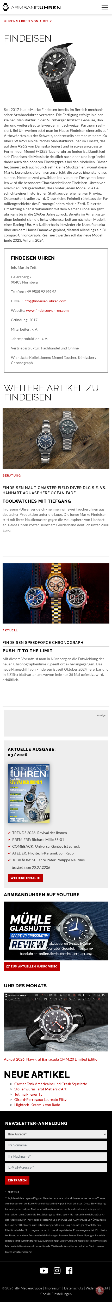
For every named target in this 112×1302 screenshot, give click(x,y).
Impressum (53, 1288)
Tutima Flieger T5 (28, 1094)
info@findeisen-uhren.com (44, 301)
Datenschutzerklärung (18, 1251)
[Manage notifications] (100, 1290)
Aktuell (10, 630)
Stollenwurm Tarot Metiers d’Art (40, 1089)
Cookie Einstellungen (56, 1294)
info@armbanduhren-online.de (58, 1208)
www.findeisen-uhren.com (47, 310)
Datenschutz (73, 1288)
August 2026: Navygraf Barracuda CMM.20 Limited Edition (51, 1059)
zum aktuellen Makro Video (34, 966)
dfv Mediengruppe (28, 1288)
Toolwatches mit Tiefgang (54, 495)
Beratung (12, 475)
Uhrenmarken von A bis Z (28, 21)
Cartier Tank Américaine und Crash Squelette (50, 1084)
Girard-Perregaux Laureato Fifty (40, 1099)
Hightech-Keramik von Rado (37, 1104)
